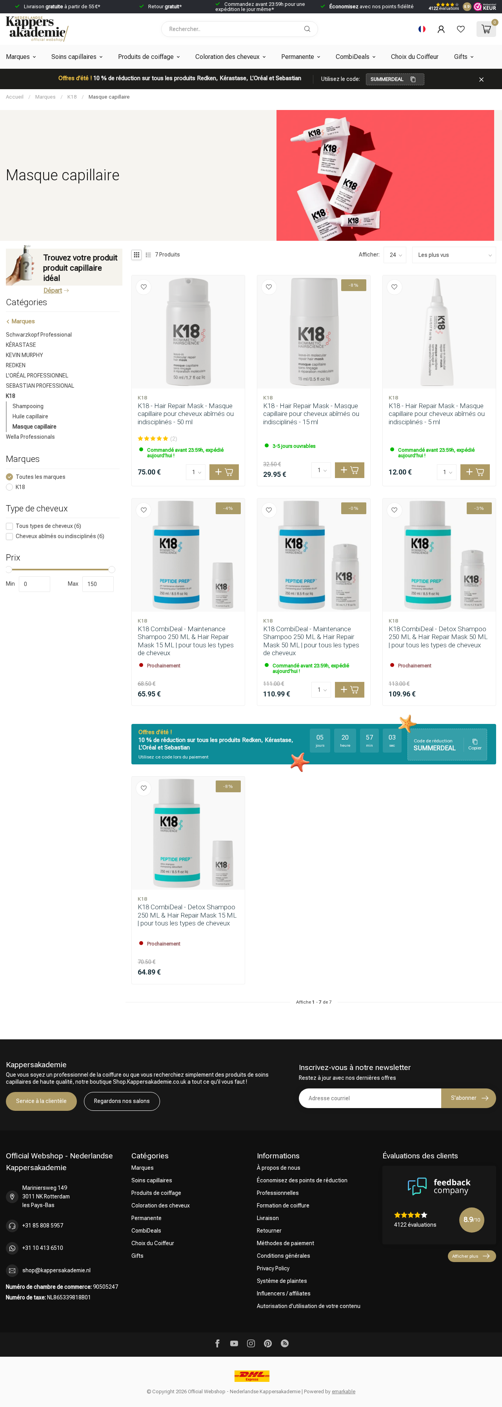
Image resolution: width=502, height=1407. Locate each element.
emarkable (343, 1391)
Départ (53, 290)
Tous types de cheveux (48, 526)
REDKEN (15, 365)
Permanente (297, 56)
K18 (72, 97)
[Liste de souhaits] (461, 29)
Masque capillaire (109, 97)
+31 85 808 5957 (42, 1225)
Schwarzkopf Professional (39, 335)
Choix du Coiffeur (414, 56)
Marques (18, 56)
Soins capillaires (73, 56)
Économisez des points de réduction (302, 1180)
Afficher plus (465, 1256)
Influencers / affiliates (284, 1293)
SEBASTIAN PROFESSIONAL (40, 386)
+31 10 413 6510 (42, 1248)
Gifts (460, 56)
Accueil (15, 97)
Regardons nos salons (122, 1101)
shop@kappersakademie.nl (56, 1270)
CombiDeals (352, 56)
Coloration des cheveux (227, 56)
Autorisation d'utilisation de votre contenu (308, 1306)
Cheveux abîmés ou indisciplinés (60, 536)
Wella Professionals (30, 437)
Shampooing (28, 406)
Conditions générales (283, 1256)
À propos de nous (278, 1168)
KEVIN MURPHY (24, 355)
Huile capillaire (30, 416)
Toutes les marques (40, 477)
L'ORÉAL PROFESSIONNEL (37, 375)
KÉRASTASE (21, 345)
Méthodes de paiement (285, 1243)
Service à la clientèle (41, 1101)
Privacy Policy (273, 1268)
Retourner (269, 1230)
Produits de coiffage (146, 56)
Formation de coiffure (283, 1205)
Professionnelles (278, 1193)
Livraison (268, 1218)
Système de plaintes (282, 1281)
